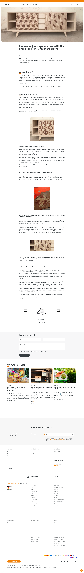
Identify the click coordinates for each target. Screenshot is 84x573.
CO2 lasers (56, 493)
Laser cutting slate (34, 503)
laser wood (33, 481)
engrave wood (33, 483)
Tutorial (61, 399)
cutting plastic (33, 485)
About (8, 451)
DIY (33, 403)
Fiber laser (56, 503)
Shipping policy (44, 567)
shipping (28, 565)
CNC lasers (56, 495)
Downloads (33, 464)
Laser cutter (56, 481)
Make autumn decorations (59, 539)
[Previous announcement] (11, 1)
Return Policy (9, 533)
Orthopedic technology (35, 524)
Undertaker (33, 531)
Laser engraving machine (59, 483)
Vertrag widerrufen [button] (14, 561)
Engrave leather (34, 489)
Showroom (9, 455)
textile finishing (34, 499)
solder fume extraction (58, 501)
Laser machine (57, 479)
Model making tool (34, 539)
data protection (61, 439)
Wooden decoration (58, 522)
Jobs (8, 460)
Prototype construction (35, 541)
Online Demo (9, 453)
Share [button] (22, 55)
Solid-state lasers (57, 505)
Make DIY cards (57, 531)
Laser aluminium (34, 493)
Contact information (52, 567)
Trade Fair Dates (10, 457)
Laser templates (57, 512)
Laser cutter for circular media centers (38, 526)
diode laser (56, 489)
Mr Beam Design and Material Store (13, 483)
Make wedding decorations (36, 537)
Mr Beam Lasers (13, 567)
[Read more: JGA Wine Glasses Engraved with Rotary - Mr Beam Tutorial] (42, 375)
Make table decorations (58, 524)
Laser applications (34, 479)
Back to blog (43, 327)
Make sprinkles (57, 543)
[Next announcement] (73, 1)
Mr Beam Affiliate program (12, 462)
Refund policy (19, 567)
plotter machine (57, 491)
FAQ (31, 451)
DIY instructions (57, 528)
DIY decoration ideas (58, 526)
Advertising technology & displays (37, 533)
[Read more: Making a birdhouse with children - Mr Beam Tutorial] (65, 375)
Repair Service (33, 460)
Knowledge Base (34, 466)
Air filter (55, 497)
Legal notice (38, 567)
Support (32, 453)
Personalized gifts (34, 535)
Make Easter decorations (59, 537)
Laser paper (33, 501)
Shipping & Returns (34, 462)
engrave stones (34, 491)
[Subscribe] (73, 434)
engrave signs (33, 505)
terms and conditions (52, 439)
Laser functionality (57, 507)
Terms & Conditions (11, 531)
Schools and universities (35, 522)
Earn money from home (58, 509)
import (39, 565)
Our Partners (9, 466)
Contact (32, 457)
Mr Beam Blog (10, 468)
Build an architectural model (36, 528)
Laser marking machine (58, 487)
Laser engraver (57, 485)
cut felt (32, 487)
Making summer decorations (59, 545)
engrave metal (33, 497)
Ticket (32, 455)
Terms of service (32, 567)
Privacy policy (25, 567)
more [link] (8, 403)
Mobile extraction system (59, 499)
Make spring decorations (59, 535)
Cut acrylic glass (34, 495)
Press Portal (9, 464)
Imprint (8, 524)
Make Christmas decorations (59, 541)
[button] (31, 4)
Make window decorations (59, 533)
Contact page (56, 465)
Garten (58, 399)
